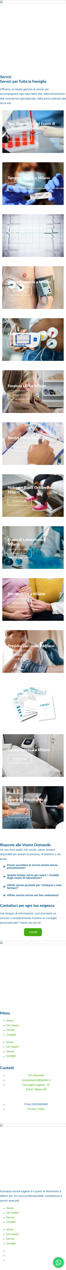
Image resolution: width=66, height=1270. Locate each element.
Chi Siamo (12, 1025)
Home (10, 1020)
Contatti (11, 1034)
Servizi (10, 1030)
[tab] (33, 866)
